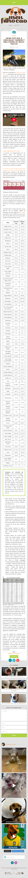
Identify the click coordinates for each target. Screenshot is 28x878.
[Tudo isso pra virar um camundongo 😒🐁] (14, 785)
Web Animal (22, 212)
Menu (14, 2)
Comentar (14, 656)
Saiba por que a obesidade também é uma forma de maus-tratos (14, 41)
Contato (16, 25)
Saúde (14, 35)
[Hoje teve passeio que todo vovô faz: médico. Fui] (14, 760)
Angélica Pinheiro (14, 653)
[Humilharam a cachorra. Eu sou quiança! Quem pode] (14, 811)
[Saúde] (14, 32)
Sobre (10, 25)
